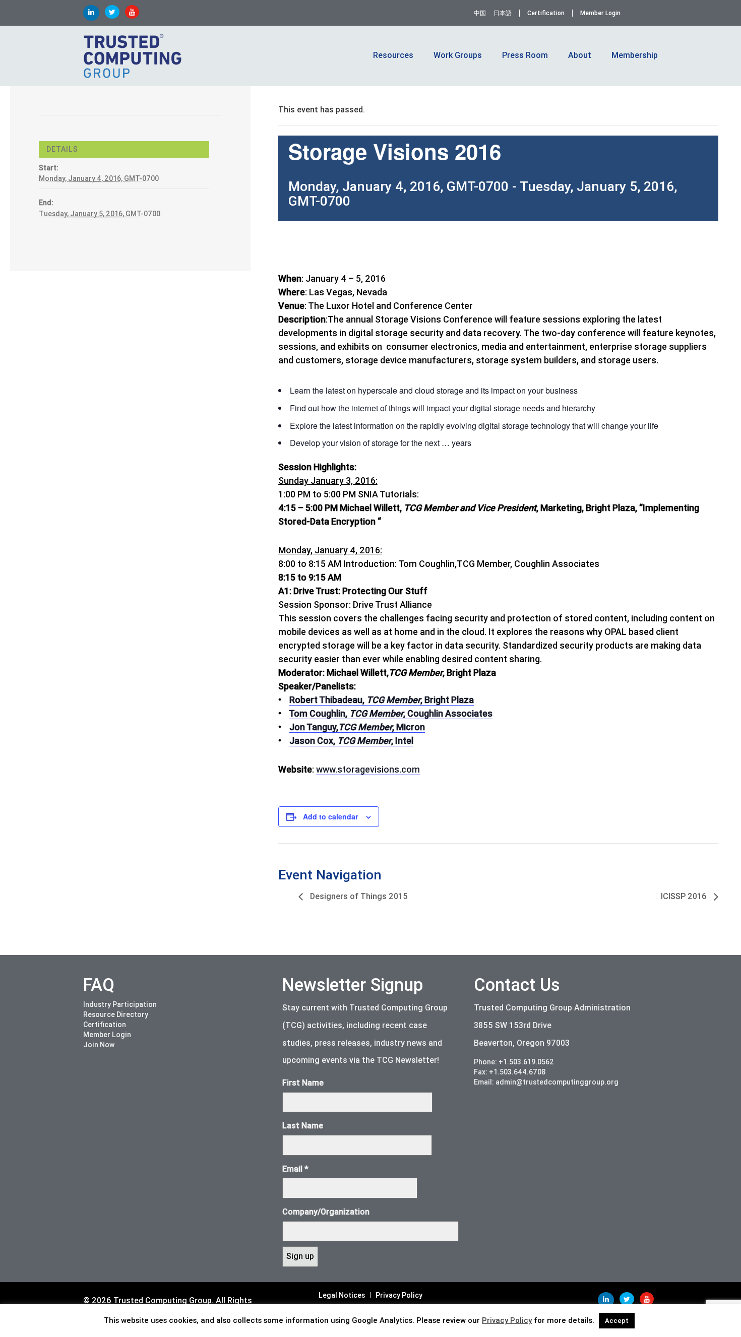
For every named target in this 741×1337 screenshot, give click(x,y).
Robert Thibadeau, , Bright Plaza (381, 699)
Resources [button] (393, 55)
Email (295, 1169)
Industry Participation (120, 1004)
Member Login (600, 13)
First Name (303, 1083)
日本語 (502, 13)
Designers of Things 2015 (358, 896)
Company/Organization (325, 1212)
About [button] (579, 55)
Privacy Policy (399, 1295)
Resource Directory (115, 1014)
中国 (480, 13)
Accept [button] (617, 1320)
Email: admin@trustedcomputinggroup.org (546, 1082)
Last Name (302, 1125)
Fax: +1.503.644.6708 (510, 1072)
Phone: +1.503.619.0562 (514, 1062)
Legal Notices (342, 1295)
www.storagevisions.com (368, 769)
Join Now (98, 1045)
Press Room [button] (525, 55)
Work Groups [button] (458, 55)
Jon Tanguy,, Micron (357, 727)
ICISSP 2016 (685, 896)
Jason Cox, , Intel (351, 740)
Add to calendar (330, 816)
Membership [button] (634, 55)
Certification (546, 13)
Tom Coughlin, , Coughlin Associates (390, 713)
